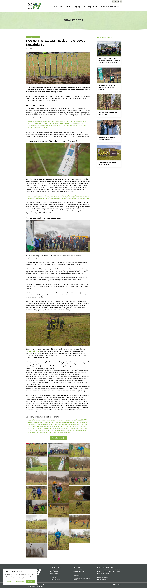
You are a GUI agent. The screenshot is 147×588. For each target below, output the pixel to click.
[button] (36, 450)
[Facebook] (113, 1)
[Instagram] (115, 1)
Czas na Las (38, 428)
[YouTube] (118, 1)
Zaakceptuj (30, 581)
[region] (20, 577)
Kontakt (113, 7)
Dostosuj (9, 581)
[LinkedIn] (121, 1)
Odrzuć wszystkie (19, 581)
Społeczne (36, 37)
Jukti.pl (119, 584)
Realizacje (96, 7)
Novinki (55, 7)
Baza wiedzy (87, 7)
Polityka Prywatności (102, 577)
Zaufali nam (105, 7)
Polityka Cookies (101, 579)
